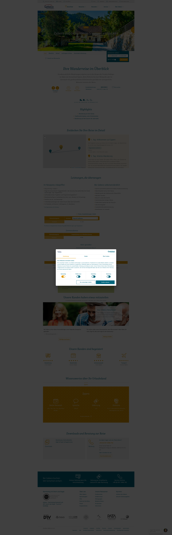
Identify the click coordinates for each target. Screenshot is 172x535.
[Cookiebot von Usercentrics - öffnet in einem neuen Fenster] (109, 252)
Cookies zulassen (105, 282)
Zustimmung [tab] (66, 256)
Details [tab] (86, 256)
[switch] (78, 277)
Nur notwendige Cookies (86, 282)
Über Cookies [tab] (106, 256)
